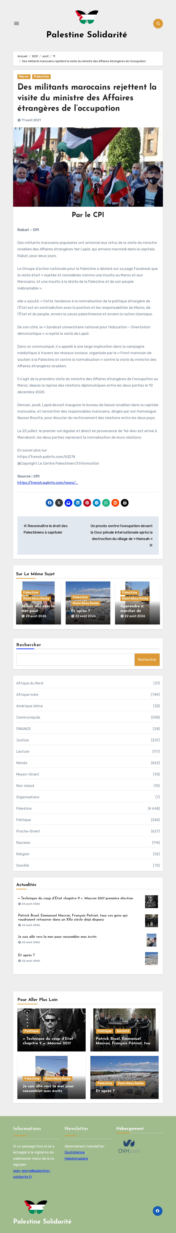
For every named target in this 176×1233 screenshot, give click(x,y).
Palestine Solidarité (86, 35)
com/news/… (67, 482)
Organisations (27, 797)
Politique (23, 820)
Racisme (23, 843)
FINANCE (23, 729)
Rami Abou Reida (36, 598)
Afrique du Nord (29, 683)
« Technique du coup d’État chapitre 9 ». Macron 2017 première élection (75, 898)
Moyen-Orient (27, 774)
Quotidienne (75, 1152)
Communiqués (28, 717)
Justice (22, 740)
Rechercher (28, 645)
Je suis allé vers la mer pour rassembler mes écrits (57, 937)
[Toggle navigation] (16, 23)
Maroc (24, 76)
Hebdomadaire (76, 1159)
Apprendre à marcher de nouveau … (131, 611)
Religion (23, 854)
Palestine (41, 76)
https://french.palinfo (36, 482)
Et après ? (80, 611)
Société (22, 865)
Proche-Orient (28, 831)
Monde (21, 763)
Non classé (25, 786)
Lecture (22, 752)
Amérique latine (29, 706)
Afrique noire (27, 695)
